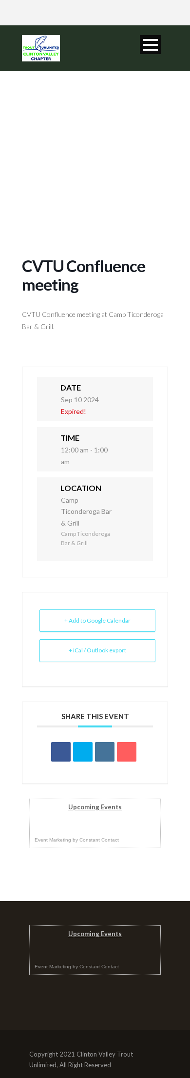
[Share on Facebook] (61, 752)
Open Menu (150, 44)
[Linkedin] (104, 752)
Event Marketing (53, 840)
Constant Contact (99, 840)
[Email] (126, 752)
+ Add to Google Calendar (97, 620)
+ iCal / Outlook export (97, 650)
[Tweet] (83, 752)
